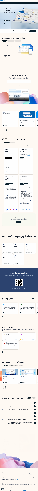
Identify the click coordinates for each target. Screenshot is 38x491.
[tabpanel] (19, 54)
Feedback (2, 489)
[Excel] (9, 209)
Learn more (18, 479)
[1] (2, 472)
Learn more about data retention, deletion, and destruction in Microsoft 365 (25, 474)
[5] (2, 486)
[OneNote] (13, 209)
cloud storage (9, 165)
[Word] (7, 209)
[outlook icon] (6, 171)
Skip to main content (2, 0)
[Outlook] (20, 173)
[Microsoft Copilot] (6, 209)
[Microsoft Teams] (6, 210)
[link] (3, 30)
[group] (27, 119)
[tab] (4, 41)
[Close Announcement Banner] (35, 2)
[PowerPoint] (10, 209)
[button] (5, 125)
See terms (28, 155)
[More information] (7, 195)
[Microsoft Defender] (16, 209)
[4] (2, 483)
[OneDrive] (22, 173)
